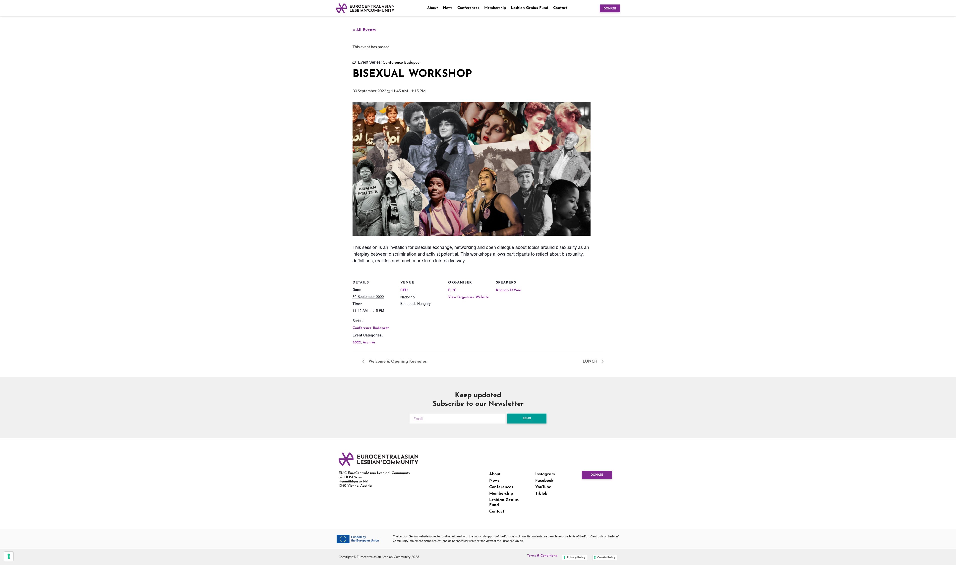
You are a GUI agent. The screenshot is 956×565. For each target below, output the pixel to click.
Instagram (545, 474)
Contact (560, 8)
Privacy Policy (576, 557)
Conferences (468, 8)
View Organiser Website (468, 297)
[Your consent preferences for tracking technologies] (8, 556)
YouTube (543, 487)
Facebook (544, 481)
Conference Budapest (371, 328)
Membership (495, 8)
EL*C (452, 290)
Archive (369, 342)
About (432, 8)
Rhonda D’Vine (508, 290)
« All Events (364, 30)
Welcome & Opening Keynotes (397, 362)
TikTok (541, 494)
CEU (404, 290)
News (447, 8)
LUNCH (591, 362)
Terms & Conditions (542, 555)
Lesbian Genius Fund (529, 8)
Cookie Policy (606, 557)
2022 (357, 342)
